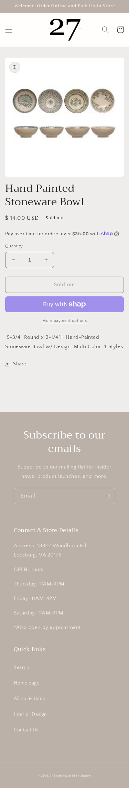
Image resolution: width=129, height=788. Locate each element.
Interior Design (30, 714)
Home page (26, 683)
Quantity (14, 246)
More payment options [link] (64, 320)
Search (22, 667)
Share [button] (19, 364)
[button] (8, 29)
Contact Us (26, 730)
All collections (29, 698)
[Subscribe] (107, 496)
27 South (56, 775)
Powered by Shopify (77, 775)
